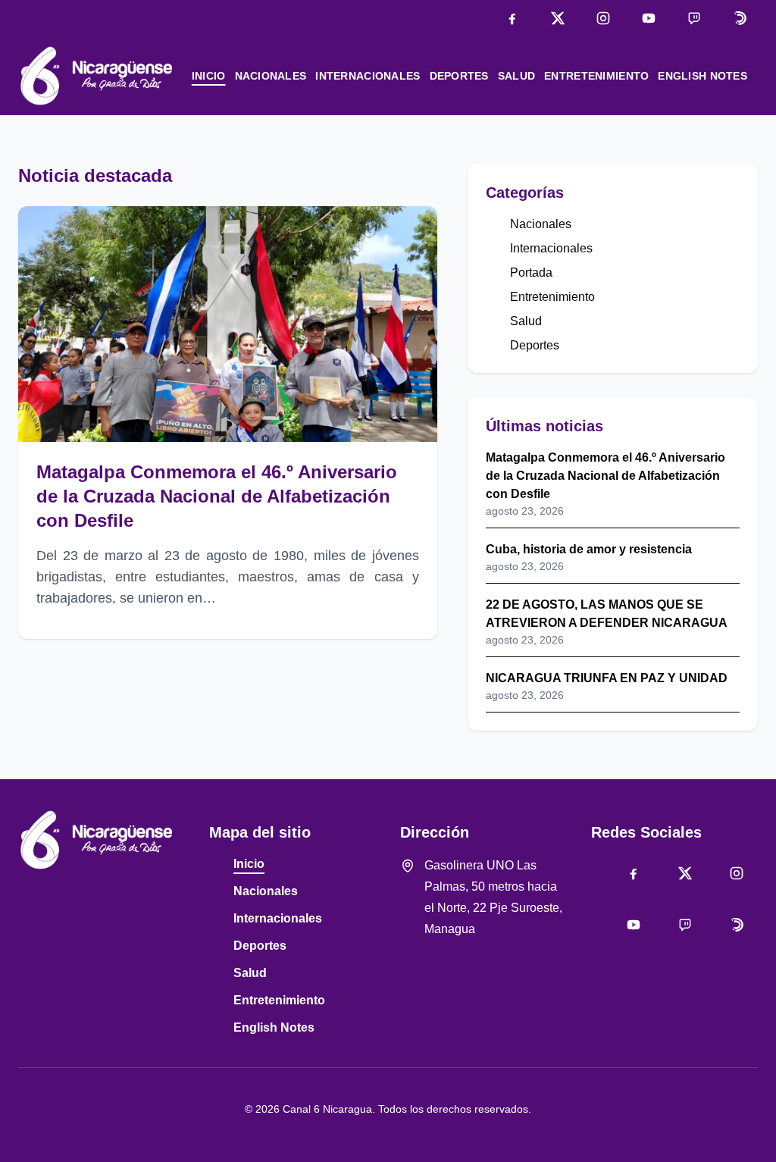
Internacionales (367, 76)
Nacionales (271, 76)
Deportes (459, 76)
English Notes (702, 76)
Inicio (209, 76)
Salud (516, 76)
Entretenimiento (596, 76)
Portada (531, 272)
